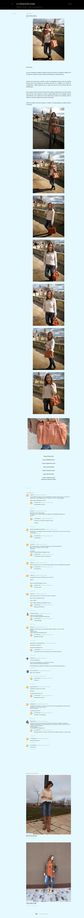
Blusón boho (31, 836)
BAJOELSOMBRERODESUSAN (37, 529)
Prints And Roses (34, 670)
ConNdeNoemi (25, 3)
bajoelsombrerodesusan (35, 533)
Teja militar (31, 903)
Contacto (25, 7)
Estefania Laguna (34, 613)
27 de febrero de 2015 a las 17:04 (47, 678)
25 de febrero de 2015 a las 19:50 (44, 670)
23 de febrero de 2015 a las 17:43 (41, 510)
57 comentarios (34, 838)
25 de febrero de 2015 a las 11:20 (41, 658)
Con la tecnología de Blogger (43, 913)
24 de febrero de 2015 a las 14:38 (45, 613)
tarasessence (33, 704)
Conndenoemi (37, 502)
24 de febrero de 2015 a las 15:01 (50, 643)
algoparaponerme (34, 686)
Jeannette (32, 658)
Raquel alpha (33, 721)
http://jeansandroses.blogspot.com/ (38, 676)
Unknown (32, 494)
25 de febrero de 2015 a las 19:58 (44, 686)
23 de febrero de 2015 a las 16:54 (41, 494)
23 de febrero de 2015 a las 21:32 (51, 529)
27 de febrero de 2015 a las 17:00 (47, 535)
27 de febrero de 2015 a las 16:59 (47, 502)
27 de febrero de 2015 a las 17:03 (47, 649)
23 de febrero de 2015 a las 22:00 (41, 544)
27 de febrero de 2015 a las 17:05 (47, 730)
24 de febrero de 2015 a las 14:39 (41, 627)
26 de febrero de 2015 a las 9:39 (42, 721)
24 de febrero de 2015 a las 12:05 (41, 593)
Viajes (30, 7)
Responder (32, 508)
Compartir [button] (14, 13)
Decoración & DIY (37, 7)
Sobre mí (18, 7)
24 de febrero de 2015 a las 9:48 (41, 562)
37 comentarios (34, 905)
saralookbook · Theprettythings (37, 643)
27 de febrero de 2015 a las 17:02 (47, 604)
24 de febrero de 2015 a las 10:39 (41, 575)
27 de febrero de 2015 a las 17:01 (47, 585)
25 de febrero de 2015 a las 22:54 (42, 704)
